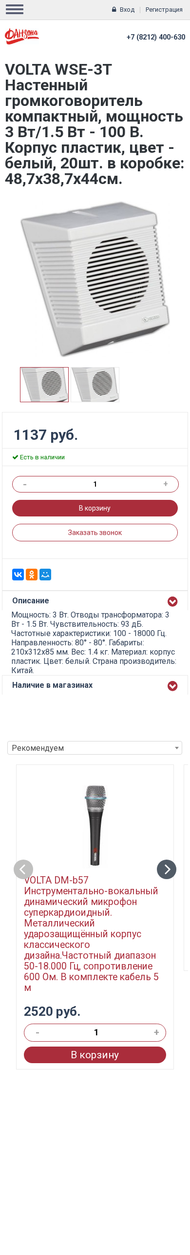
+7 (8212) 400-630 (156, 37)
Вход (127, 9)
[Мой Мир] (45, 574)
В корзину (95, 508)
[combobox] (94, 748)
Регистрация (164, 9)
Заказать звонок (95, 532)
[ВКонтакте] (18, 574)
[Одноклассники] (32, 574)
